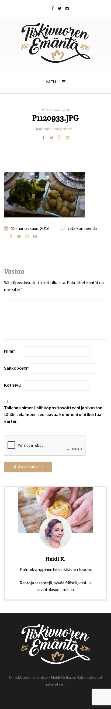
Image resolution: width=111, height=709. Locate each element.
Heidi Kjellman (61, 129)
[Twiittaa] (51, 138)
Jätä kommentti (82, 228)
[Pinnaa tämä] (68, 138)
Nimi (9, 350)
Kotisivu (12, 384)
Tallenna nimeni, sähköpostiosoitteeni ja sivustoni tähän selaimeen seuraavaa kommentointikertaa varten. (53, 414)
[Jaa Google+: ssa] (60, 138)
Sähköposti (16, 367)
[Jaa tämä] (43, 138)
